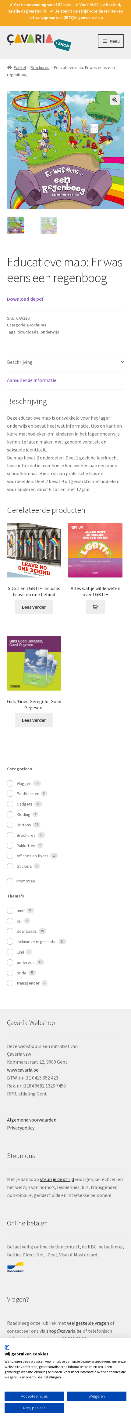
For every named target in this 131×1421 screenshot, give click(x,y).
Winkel (20, 67)
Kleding (23, 814)
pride (22, 973)
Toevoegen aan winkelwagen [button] (95, 607)
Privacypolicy (20, 1128)
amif (21, 910)
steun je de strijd (57, 1179)
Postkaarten (28, 793)
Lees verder (34, 607)
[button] (115, 100)
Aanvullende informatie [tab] (31, 380)
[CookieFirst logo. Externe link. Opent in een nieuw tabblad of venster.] (7, 1347)
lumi (20, 952)
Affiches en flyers (32, 856)
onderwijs (50, 332)
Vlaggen (24, 783)
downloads (27, 332)
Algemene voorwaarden (31, 1120)
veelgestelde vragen (88, 1323)
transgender (28, 983)
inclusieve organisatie (37, 941)
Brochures (39, 67)
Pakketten (26, 845)
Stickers (24, 866)
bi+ (19, 921)
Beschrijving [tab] (20, 362)
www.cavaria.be (22, 1070)
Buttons (24, 825)
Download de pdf (25, 299)
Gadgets (25, 804)
